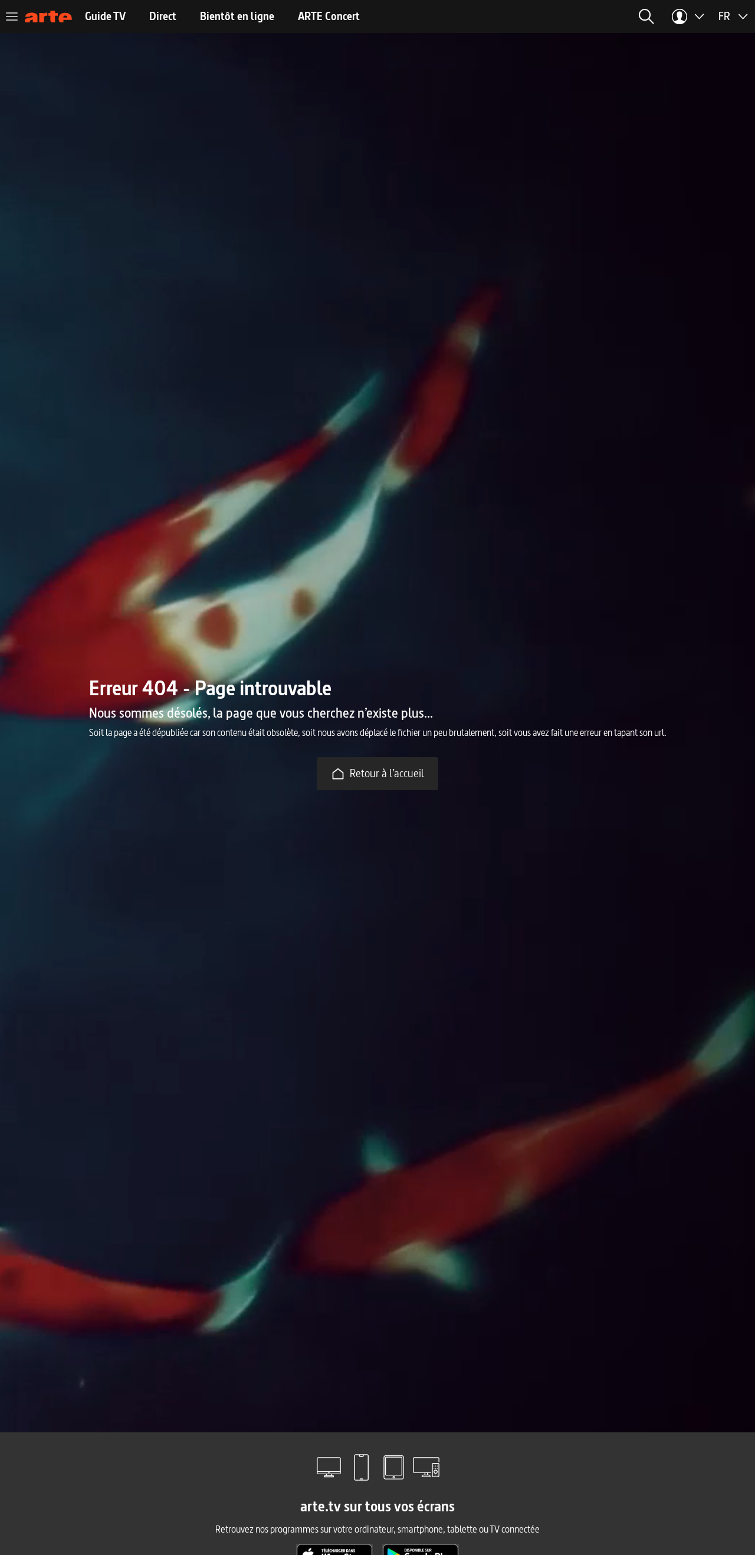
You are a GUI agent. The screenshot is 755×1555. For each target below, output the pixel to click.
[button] (512, 16)
